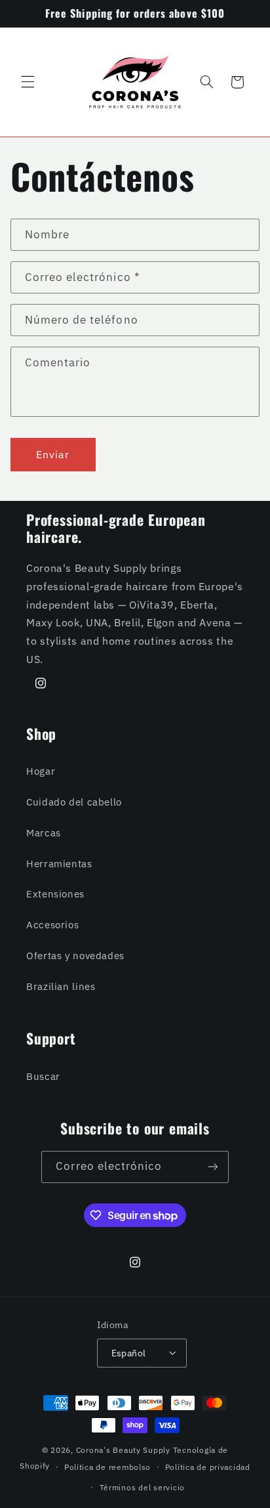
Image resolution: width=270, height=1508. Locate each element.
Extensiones (55, 894)
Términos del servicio (142, 1487)
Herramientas (59, 863)
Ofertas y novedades (75, 955)
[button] (27, 82)
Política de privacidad (207, 1467)
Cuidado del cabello (74, 802)
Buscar (43, 1076)
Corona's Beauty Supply (123, 1450)
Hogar (40, 771)
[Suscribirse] (212, 1167)
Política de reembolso (107, 1467)
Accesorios (52, 924)
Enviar (52, 454)
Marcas (43, 833)
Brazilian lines (60, 986)
